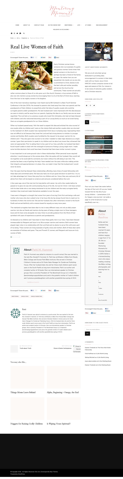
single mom (24, 296)
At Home (88, 25)
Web (99, 282)
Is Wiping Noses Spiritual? (58, 424)
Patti (13, 52)
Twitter (100, 288)
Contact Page (39, 25)
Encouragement (102, 25)
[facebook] (86, 105)
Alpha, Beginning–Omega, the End (63, 393)
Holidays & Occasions (61, 29)
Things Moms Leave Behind (22, 393)
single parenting (36, 296)
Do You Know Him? (54, 25)
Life (78, 25)
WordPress (21, 474)
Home (17, 25)
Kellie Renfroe (103, 216)
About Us (26, 25)
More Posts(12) (35, 282)
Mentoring (68, 25)
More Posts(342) (102, 300)
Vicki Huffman (89, 353)
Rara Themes (54, 472)
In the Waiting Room (104, 361)
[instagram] (90, 105)
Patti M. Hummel (42, 250)
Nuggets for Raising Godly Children (26, 424)
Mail (28, 282)
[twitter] (94, 105)
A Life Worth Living (102, 353)
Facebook (100, 294)
